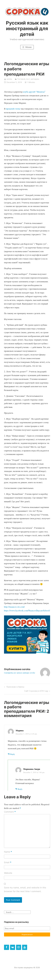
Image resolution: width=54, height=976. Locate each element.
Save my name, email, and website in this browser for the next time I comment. (25, 889)
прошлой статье (13, 108)
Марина (20, 730)
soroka (9, 79)
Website (8, 873)
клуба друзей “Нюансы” (34, 91)
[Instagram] (18, 947)
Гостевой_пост (23, 79)
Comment (10, 811)
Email (7, 862)
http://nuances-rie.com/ (14, 606)
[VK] (12, 947)
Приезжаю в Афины (15, 687)
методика (35, 79)
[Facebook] (6, 947)
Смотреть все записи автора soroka (19, 672)
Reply (12, 754)
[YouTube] (24, 947)
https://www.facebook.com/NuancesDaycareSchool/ (27, 610)
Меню (28, 47)
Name (8, 851)
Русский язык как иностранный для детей (27, 28)
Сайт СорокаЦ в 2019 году (36, 691)
